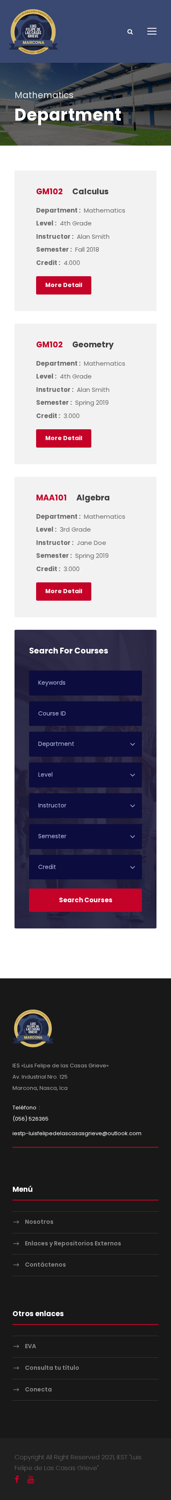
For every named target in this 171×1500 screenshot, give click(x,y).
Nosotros (39, 1222)
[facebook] (17, 1479)
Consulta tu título (52, 1368)
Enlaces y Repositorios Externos (73, 1243)
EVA (30, 1346)
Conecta (38, 1389)
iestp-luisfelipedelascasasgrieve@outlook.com (77, 1133)
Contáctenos (45, 1265)
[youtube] (30, 1479)
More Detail (63, 285)
